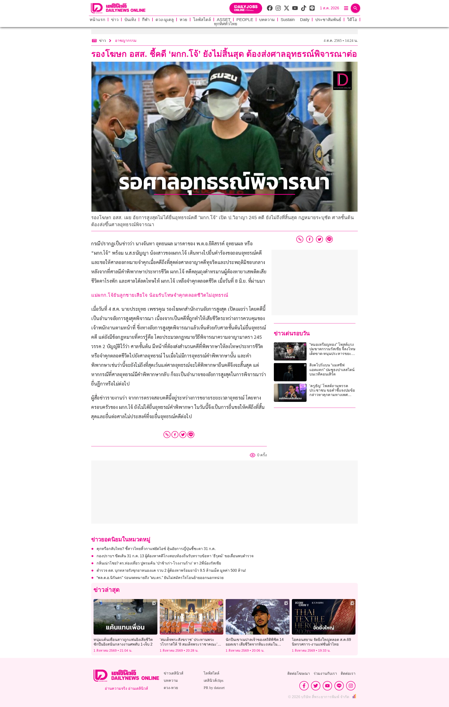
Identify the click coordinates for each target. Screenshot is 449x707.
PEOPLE (244, 20)
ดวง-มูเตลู (165, 20)
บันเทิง (130, 20)
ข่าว (115, 20)
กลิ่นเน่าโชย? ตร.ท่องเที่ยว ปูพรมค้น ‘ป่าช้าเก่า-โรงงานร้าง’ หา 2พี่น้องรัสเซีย (159, 563)
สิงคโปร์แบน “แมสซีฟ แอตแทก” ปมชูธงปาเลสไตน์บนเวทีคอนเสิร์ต (332, 369)
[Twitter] (182, 434)
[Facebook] (174, 434)
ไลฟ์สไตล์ (202, 20)
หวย (183, 20)
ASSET (224, 20)
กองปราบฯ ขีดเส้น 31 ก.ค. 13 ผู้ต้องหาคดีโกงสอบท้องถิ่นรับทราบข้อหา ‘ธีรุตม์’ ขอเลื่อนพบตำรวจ (175, 556)
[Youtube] (327, 685)
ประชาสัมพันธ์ (328, 20)
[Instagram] (350, 685)
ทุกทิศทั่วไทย (225, 24)
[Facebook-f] (304, 685)
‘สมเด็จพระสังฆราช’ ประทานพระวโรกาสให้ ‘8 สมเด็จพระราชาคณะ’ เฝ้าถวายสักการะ (188, 644)
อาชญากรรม (126, 41)
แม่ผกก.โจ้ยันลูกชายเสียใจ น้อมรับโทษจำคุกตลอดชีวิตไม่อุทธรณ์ (159, 295)
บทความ (267, 20)
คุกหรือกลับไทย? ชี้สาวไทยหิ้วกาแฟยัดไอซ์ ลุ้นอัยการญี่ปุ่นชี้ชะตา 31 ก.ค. (156, 549)
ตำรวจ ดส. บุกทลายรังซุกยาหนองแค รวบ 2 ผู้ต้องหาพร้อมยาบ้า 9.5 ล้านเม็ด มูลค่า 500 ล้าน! (171, 570)
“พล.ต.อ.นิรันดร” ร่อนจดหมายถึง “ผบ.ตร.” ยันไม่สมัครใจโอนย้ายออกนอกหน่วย (160, 578)
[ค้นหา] (355, 8)
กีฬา (146, 20)
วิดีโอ (352, 20)
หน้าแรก (97, 20)
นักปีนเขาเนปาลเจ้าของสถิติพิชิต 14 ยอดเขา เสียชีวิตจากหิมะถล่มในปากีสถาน (255, 644)
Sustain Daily (295, 20)
